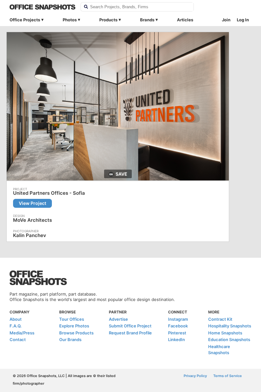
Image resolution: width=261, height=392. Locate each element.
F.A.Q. (16, 325)
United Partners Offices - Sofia (49, 193)
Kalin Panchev (29, 235)
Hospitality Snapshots (229, 325)
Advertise (118, 319)
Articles (185, 19)
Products (108, 19)
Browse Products (76, 332)
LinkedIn (176, 339)
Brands (147, 19)
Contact (18, 339)
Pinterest (177, 332)
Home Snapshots (225, 332)
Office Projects (25, 19)
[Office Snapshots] (42, 7)
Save (121, 174)
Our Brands (70, 339)
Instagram (178, 319)
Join (226, 19)
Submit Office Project (130, 325)
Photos (70, 19)
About (16, 319)
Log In (243, 19)
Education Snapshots (229, 339)
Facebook (178, 325)
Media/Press (22, 332)
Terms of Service (227, 376)
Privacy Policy (195, 376)
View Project (32, 203)
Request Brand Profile (130, 332)
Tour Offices (71, 319)
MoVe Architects (32, 220)
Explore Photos (74, 325)
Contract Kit (220, 319)
